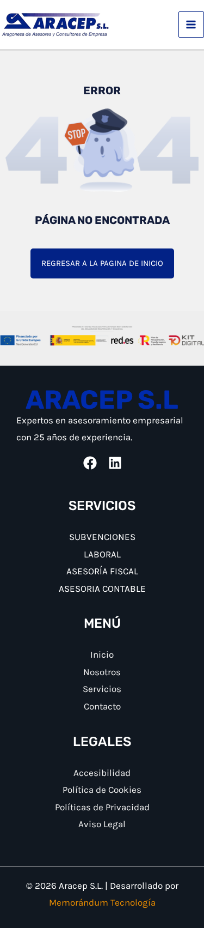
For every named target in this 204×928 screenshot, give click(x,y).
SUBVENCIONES (102, 536)
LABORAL (102, 554)
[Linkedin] (115, 463)
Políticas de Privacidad (102, 807)
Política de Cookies (102, 789)
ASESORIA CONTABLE (102, 588)
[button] (102, 263)
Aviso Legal (102, 823)
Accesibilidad (102, 772)
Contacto (102, 706)
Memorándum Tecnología (102, 902)
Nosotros (102, 671)
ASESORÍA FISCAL (102, 571)
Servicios (102, 688)
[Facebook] (90, 463)
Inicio (102, 654)
